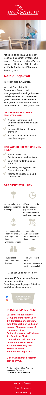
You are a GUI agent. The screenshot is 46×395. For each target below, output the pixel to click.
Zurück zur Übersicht (23, 383)
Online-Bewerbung (23, 393)
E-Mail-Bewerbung (23, 388)
